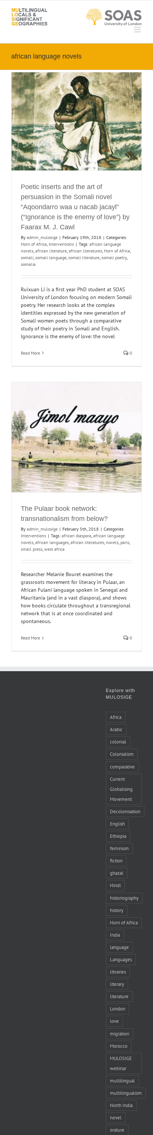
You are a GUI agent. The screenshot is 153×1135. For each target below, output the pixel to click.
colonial (118, 742)
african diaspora (76, 535)
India (115, 935)
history (116, 910)
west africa (54, 549)
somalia (28, 264)
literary (117, 984)
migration (119, 1034)
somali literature (84, 257)
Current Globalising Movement (121, 789)
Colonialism (122, 754)
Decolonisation (125, 811)
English (117, 824)
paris (124, 542)
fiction (116, 861)
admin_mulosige (42, 237)
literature (119, 996)
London (117, 1009)
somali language (50, 257)
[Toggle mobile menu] (138, 30)
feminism (119, 848)
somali (27, 257)
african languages (52, 542)
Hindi (115, 885)
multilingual (122, 1081)
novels (112, 542)
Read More (30, 353)
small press (31, 549)
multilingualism (126, 1093)
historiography (124, 898)
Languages (121, 959)
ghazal (116, 873)
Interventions (61, 244)
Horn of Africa (34, 244)
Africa (115, 717)
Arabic (116, 729)
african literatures (85, 251)
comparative (122, 767)
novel (115, 1117)
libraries (118, 972)
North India (121, 1105)
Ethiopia (118, 836)
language (119, 947)
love (114, 1021)
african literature (51, 251)
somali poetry (114, 257)
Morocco (118, 1046)
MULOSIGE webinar (121, 1063)
